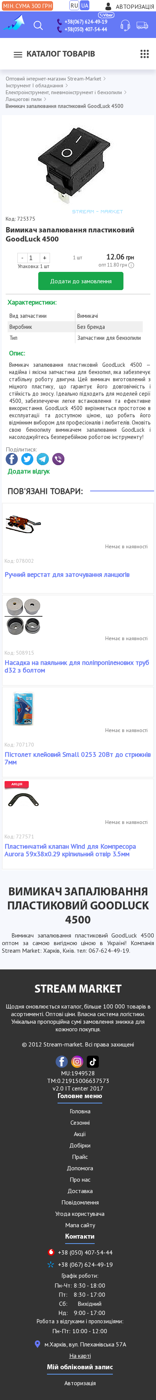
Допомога (80, 1168)
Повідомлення (80, 1202)
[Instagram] (77, 1062)
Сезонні (80, 1122)
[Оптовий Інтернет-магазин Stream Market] (13, 28)
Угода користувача (80, 1213)
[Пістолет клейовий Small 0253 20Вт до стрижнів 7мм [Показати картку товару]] (23, 712)
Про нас (80, 1179)
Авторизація (135, 6)
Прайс (80, 1156)
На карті (80, 1355)
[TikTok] (93, 1062)
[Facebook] (62, 1062)
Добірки (79, 1145)
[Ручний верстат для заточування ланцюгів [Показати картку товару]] (23, 528)
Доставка (80, 1191)
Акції (80, 1134)
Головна (80, 1111)
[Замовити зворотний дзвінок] (125, 25)
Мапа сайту (80, 1225)
